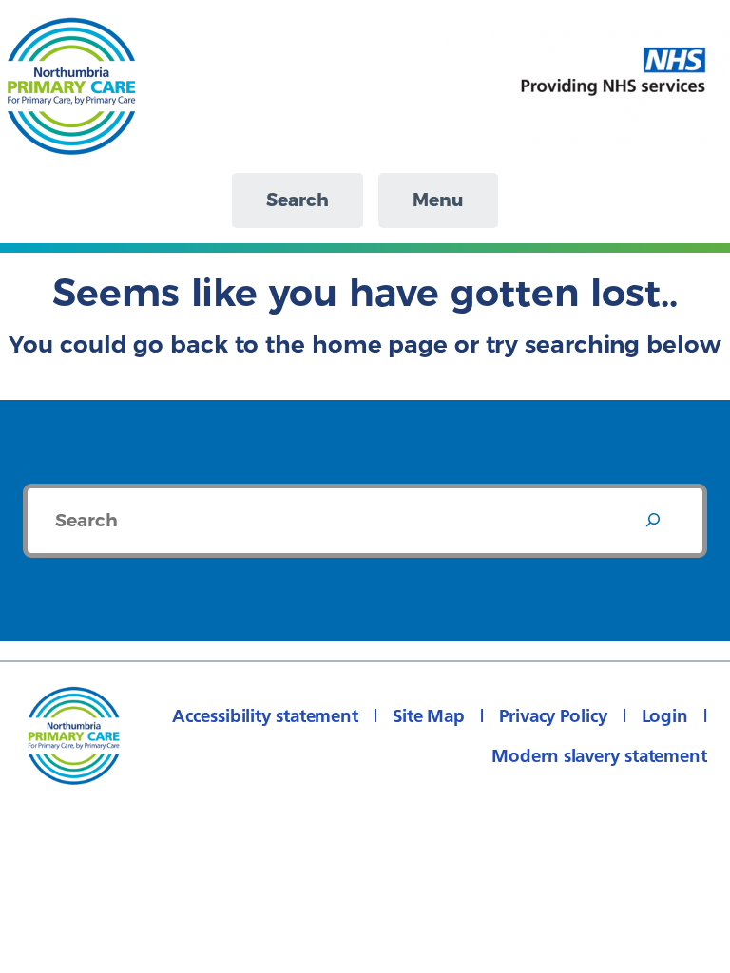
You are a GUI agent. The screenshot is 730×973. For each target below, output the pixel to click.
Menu (438, 200)
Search (297, 200)
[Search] (653, 520)
